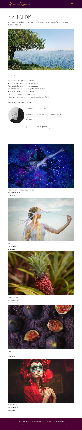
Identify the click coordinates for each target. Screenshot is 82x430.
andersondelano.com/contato (40, 427)
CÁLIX (10, 244)
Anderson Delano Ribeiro (34, 421)
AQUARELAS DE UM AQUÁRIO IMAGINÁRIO (54, 22)
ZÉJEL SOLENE (13, 297)
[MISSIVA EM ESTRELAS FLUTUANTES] (41, 166)
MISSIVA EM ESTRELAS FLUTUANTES (21, 190)
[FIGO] (41, 327)
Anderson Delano (18, 22)
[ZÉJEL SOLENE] (41, 273)
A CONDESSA (12, 405)
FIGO (10, 351)
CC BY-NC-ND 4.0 (59, 421)
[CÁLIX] (41, 220)
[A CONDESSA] (41, 381)
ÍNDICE (10, 25)
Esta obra (21, 421)
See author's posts (38, 127)
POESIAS (18, 25)
